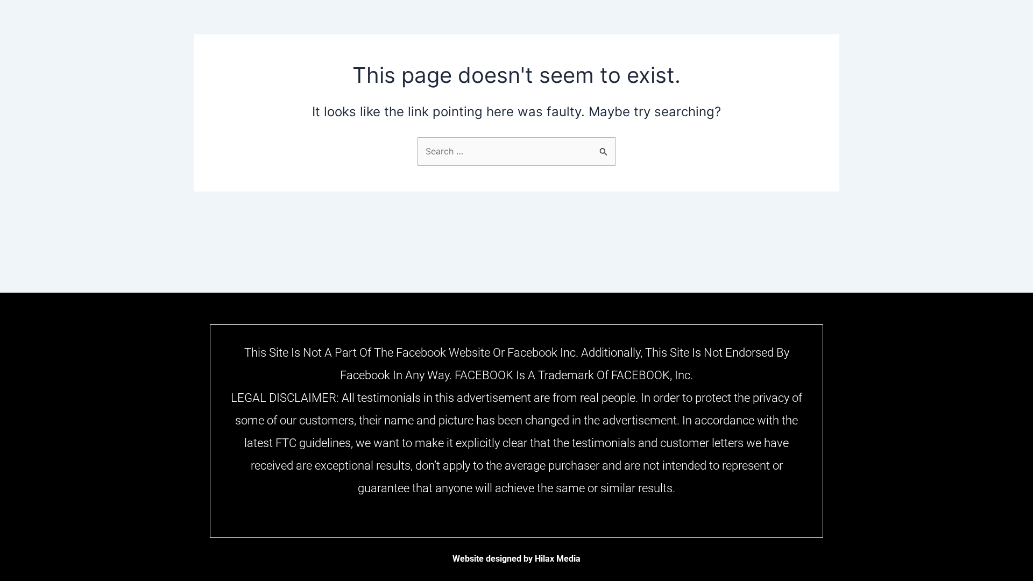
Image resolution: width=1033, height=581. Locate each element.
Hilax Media (558, 559)
